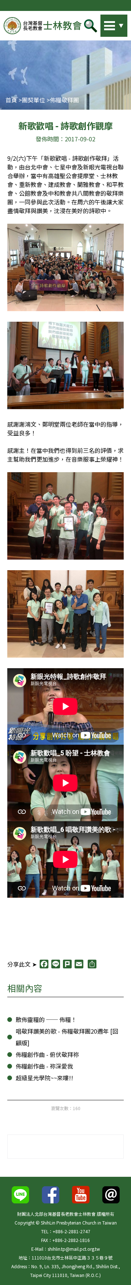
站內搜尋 (104, 23)
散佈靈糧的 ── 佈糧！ (46, 1019)
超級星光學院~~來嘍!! (44, 1077)
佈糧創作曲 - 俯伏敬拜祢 (47, 1054)
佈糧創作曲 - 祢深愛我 (44, 1066)
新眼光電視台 (100, 166)
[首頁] (43, 25)
